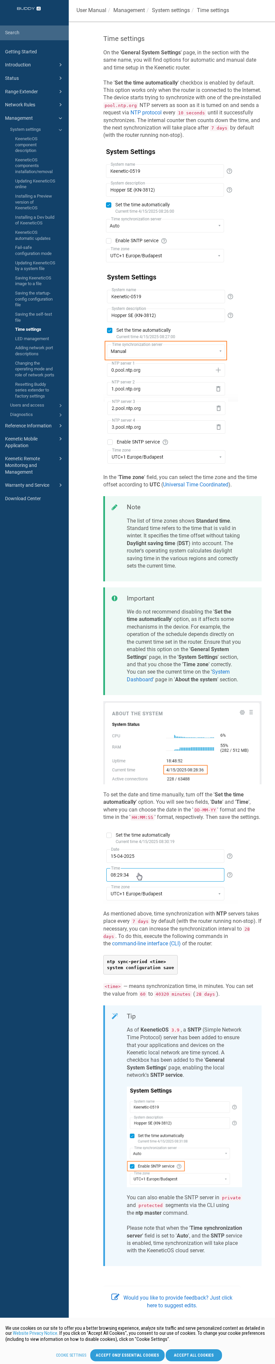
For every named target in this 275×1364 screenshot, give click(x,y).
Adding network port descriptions (34, 350)
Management (19, 118)
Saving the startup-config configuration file (34, 299)
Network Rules (20, 104)
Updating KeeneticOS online (35, 184)
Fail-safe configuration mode (33, 250)
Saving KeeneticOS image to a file (33, 280)
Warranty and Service (27, 485)
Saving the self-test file (33, 317)
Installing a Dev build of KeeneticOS (34, 220)
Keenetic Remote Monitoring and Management (22, 465)
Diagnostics (21, 414)
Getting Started (21, 51)
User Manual (91, 10)
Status (12, 78)
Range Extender (21, 91)
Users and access (27, 405)
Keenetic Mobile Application (21, 442)
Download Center (23, 498)
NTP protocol (146, 112)
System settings (25, 129)
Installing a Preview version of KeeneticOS (33, 202)
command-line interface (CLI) (146, 943)
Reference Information (28, 425)
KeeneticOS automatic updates (33, 235)
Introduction (18, 64)
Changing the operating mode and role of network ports (34, 369)
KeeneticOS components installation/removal (34, 165)
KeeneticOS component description (26, 144)
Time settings (28, 329)
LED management (32, 338)
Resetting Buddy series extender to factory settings (32, 390)
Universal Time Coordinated (195, 484)
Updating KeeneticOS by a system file (35, 265)
